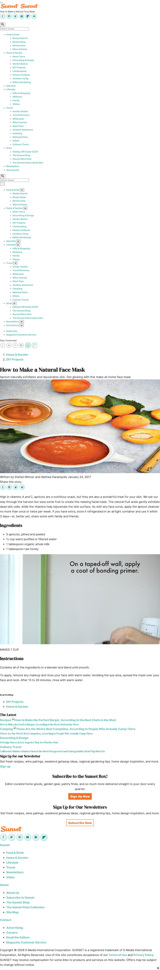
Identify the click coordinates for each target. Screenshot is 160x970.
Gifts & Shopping (21, 93)
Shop (9, 148)
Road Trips (18, 126)
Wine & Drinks (19, 49)
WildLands (18, 119)
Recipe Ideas (19, 42)
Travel (9, 108)
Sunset (5, 845)
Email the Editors (18, 937)
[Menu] (1, 2)
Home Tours (18, 56)
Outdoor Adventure (22, 129)
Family (16, 100)
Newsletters (12, 166)
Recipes (5, 720)
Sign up (5, 766)
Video (10, 877)
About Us (12, 892)
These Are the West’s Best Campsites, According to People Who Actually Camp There (46, 733)
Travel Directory (20, 115)
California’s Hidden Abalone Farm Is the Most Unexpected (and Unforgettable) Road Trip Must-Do (52, 751)
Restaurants (18, 45)
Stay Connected (8, 340)
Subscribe (11, 331)
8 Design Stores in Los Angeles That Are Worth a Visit (29, 742)
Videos (16, 104)
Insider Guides (20, 111)
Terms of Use (118, 955)
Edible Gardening (21, 82)
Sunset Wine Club (21, 159)
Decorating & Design (23, 60)
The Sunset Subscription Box (27, 162)
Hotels (15, 140)
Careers (12, 932)
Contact (5, 920)
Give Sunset (12, 170)
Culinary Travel (20, 144)
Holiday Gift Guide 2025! (25, 151)
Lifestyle (10, 89)
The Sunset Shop (21, 155)
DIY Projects (18, 67)
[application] (80, 599)
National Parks (20, 137)
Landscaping (19, 71)
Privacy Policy (143, 955)
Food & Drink (12, 34)
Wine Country (19, 122)
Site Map (12, 912)
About (4, 885)
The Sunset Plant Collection (25, 907)
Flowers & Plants (21, 75)
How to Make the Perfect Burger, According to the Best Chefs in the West (39, 724)
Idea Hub (11, 86)
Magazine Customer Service (21, 334)
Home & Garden (14, 53)
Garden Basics (20, 63)
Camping (17, 133)
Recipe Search (20, 38)
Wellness (17, 96)
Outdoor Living (20, 78)
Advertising (14, 927)
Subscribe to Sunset (20, 897)
